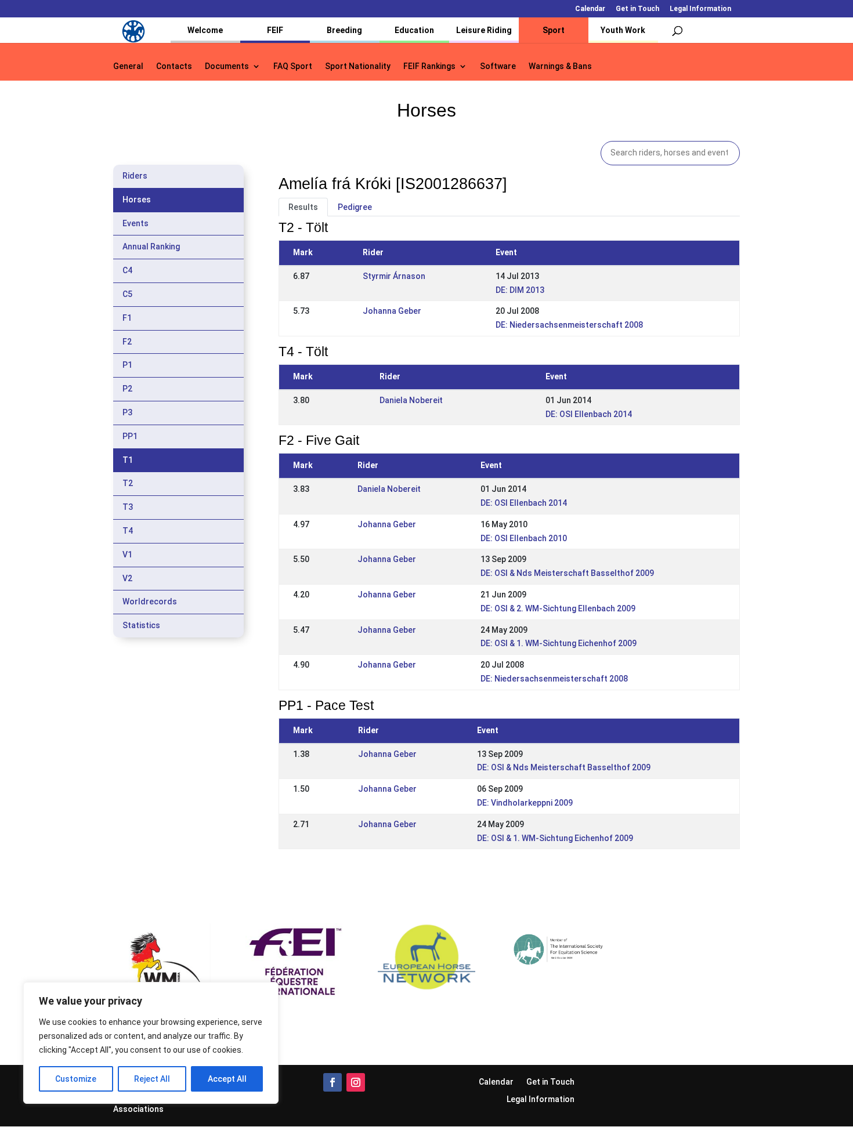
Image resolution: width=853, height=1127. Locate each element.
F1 (127, 317)
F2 (127, 341)
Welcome (205, 30)
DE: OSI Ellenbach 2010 (523, 538)
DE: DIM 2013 (520, 290)
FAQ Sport (292, 66)
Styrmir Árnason (394, 276)
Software (498, 66)
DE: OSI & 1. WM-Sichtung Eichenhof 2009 (558, 643)
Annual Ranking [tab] (151, 246)
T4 (127, 530)
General (128, 66)
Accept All (227, 1078)
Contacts (174, 66)
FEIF (275, 30)
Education (414, 30)
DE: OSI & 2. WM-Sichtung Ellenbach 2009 (557, 608)
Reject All (152, 1078)
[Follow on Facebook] (332, 1082)
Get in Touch (637, 9)
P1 (127, 364)
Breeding (344, 30)
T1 (127, 460)
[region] (151, 1043)
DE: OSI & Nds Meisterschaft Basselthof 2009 (567, 573)
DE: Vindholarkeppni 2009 (525, 802)
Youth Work (623, 30)
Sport (554, 30)
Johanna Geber (392, 311)
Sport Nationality (358, 66)
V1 (127, 554)
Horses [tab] (136, 199)
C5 (127, 294)
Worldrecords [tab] (149, 601)
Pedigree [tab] (355, 207)
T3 (127, 507)
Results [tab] (303, 207)
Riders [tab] (134, 175)
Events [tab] (135, 223)
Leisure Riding (484, 30)
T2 (127, 483)
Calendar (590, 9)
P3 (127, 412)
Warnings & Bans (560, 66)
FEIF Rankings (429, 66)
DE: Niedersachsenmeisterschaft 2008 (569, 324)
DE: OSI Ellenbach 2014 (588, 414)
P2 (127, 388)
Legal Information (700, 9)
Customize (75, 1078)
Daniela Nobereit (411, 400)
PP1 (130, 436)
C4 (127, 270)
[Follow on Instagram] (355, 1082)
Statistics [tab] (141, 625)
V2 (127, 578)
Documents (227, 66)
